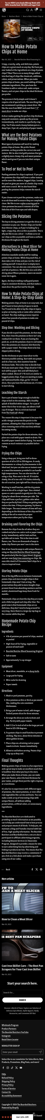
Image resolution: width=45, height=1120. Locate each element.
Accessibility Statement (12, 1095)
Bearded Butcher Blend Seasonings (25, 552)
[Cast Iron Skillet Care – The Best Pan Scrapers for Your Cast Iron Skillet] (22, 945)
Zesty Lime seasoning (22, 558)
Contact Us (6, 1092)
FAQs (4, 1074)
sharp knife (34, 671)
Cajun (24, 555)
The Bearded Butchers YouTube (15, 1032)
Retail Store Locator (10, 1039)
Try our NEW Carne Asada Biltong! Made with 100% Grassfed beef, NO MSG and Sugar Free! (22, 4)
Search (22, 1000)
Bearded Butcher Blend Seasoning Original (24, 651)
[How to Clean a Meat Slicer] (22, 898)
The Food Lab (11, 412)
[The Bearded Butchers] (4, 10)
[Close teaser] (34, 1113)
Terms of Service (9, 1088)
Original (37, 555)
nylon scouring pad (29, 203)
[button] (27, 10)
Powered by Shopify (10, 1107)
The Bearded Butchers (26, 1104)
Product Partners (9, 1028)
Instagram (6, 1035)
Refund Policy (8, 1077)
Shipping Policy (8, 1081)
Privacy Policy (7, 1084)
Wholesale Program (10, 1025)
